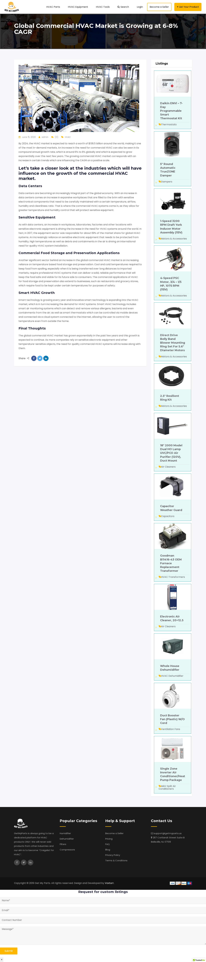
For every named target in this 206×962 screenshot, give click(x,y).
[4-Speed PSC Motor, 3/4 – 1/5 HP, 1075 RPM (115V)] (172, 258)
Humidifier (65, 833)
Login (140, 7)
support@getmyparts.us (168, 833)
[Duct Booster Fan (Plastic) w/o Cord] (172, 695)
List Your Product (189, 7)
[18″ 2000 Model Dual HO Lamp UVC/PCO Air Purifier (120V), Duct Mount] (172, 425)
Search (124, 7)
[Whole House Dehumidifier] (172, 646)
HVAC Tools (103, 7)
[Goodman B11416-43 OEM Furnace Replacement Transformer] (172, 536)
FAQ (107, 844)
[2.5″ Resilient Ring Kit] (172, 376)
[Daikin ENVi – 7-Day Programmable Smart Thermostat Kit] (172, 83)
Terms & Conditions (116, 860)
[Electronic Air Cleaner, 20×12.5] (172, 596)
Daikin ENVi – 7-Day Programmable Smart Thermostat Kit (171, 111)
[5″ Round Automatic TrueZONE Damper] (172, 144)
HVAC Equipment (78, 7)
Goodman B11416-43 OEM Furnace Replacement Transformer (171, 563)
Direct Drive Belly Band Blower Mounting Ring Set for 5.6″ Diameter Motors (172, 343)
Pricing (109, 838)
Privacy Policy (112, 855)
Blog (107, 849)
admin (45, 137)
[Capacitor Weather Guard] (172, 486)
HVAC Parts (53, 7)
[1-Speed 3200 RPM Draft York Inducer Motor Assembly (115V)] (172, 201)
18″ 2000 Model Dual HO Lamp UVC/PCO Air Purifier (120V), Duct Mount (171, 453)
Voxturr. (109, 883)
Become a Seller (159, 7)
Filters (63, 844)
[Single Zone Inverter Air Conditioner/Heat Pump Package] (172, 749)
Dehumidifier (67, 838)
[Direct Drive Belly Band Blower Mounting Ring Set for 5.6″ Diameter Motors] (172, 315)
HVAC (68, 137)
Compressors (67, 849)
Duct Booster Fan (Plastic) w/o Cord (172, 719)
